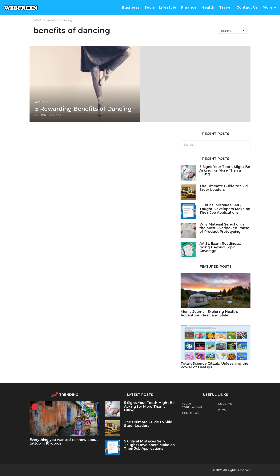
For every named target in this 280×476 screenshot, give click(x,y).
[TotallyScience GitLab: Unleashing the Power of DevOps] (215, 342)
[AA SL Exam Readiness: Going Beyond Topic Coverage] (188, 249)
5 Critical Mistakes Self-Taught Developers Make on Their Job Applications (224, 209)
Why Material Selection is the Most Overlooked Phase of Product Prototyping (224, 228)
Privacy (223, 409)
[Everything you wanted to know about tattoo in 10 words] (64, 418)
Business (131, 7)
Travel (225, 7)
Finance (189, 7)
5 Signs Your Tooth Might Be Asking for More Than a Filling (224, 170)
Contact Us (247, 7)
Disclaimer (226, 403)
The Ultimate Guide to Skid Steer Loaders (223, 188)
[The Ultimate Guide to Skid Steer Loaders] (188, 192)
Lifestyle (167, 7)
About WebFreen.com (192, 405)
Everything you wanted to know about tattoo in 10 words (64, 441)
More (268, 7)
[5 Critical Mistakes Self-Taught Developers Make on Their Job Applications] (188, 211)
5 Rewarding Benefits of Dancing (83, 108)
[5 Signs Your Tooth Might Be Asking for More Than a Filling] (188, 173)
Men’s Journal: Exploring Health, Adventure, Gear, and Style (209, 313)
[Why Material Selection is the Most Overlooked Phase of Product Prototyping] (188, 230)
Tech (149, 7)
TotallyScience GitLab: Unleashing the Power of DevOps (214, 365)
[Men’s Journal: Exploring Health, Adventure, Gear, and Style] (215, 290)
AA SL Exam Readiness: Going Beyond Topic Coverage (220, 247)
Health (208, 7)
